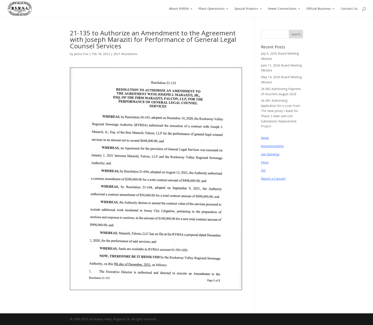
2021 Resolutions (125, 54)
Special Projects (246, 9)
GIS (263, 170)
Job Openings (270, 154)
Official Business (318, 9)
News (265, 138)
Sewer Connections (282, 9)
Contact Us (349, 9)
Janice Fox (81, 54)
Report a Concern (273, 179)
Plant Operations (211, 9)
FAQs (265, 162)
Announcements (272, 146)
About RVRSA (179, 9)
